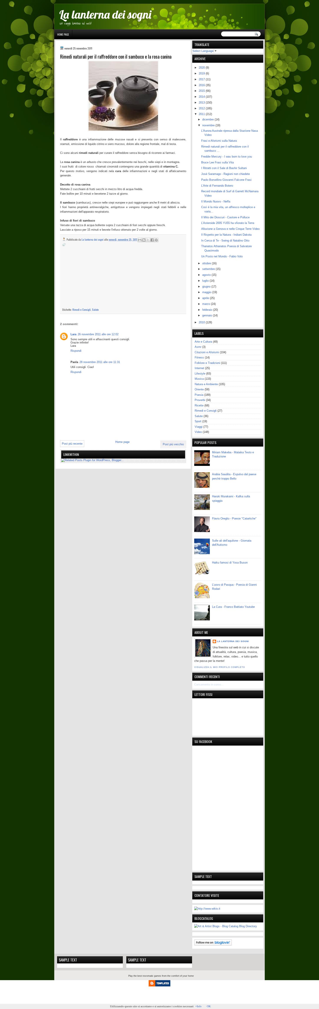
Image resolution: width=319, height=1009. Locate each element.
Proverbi (200, 400)
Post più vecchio (173, 444)
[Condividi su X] (148, 240)
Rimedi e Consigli (81, 309)
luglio (206, 280)
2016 (202, 85)
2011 (202, 114)
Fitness (199, 357)
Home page (63, 34)
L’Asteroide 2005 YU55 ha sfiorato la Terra (227, 223)
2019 (202, 73)
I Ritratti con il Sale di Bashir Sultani (224, 168)
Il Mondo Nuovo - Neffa (215, 201)
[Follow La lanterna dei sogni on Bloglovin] (213, 944)
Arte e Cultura (203, 341)
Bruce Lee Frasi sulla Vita (217, 162)
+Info (198, 1006)
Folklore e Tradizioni (207, 363)
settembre (209, 269)
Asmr (198, 346)
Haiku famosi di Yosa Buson (230, 562)
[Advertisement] (98, 276)
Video (198, 432)
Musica (199, 378)
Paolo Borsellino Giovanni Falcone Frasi (226, 179)
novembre (208, 125)
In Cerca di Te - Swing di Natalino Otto (225, 240)
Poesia (199, 394)
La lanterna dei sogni (105, 14)
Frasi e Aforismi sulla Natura (219, 140)
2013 (202, 102)
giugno (206, 286)
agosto (207, 274)
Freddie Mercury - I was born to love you (226, 156)
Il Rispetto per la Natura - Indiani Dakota (226, 234)
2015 (202, 90)
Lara (73, 334)
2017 (202, 79)
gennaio (207, 315)
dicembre (208, 119)
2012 (202, 108)
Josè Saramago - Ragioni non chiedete (225, 174)
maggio (207, 292)
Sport (198, 421)
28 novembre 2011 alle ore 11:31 (99, 362)
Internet (199, 368)
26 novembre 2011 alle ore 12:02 (98, 334)
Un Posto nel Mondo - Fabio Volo (222, 256)
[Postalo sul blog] (144, 240)
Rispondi (76, 350)
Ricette (199, 405)
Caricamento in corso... (209, 684)
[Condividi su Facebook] (152, 240)
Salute (95, 309)
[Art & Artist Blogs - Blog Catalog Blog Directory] (225, 926)
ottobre (207, 263)
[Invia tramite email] (140, 240)
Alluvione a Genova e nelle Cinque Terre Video (230, 228)
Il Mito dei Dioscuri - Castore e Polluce (225, 217)
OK (209, 1006)
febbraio (207, 309)
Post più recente (72, 443)
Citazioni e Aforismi (207, 352)
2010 (202, 322)
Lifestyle (200, 373)
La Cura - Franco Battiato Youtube (233, 606)
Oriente (199, 389)
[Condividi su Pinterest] (156, 240)
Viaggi (198, 426)
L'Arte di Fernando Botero (217, 185)
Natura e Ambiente (206, 384)
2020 (202, 67)
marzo (206, 304)
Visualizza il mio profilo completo (219, 667)
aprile (206, 298)
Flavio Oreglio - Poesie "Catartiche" (234, 518)
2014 (202, 96)
